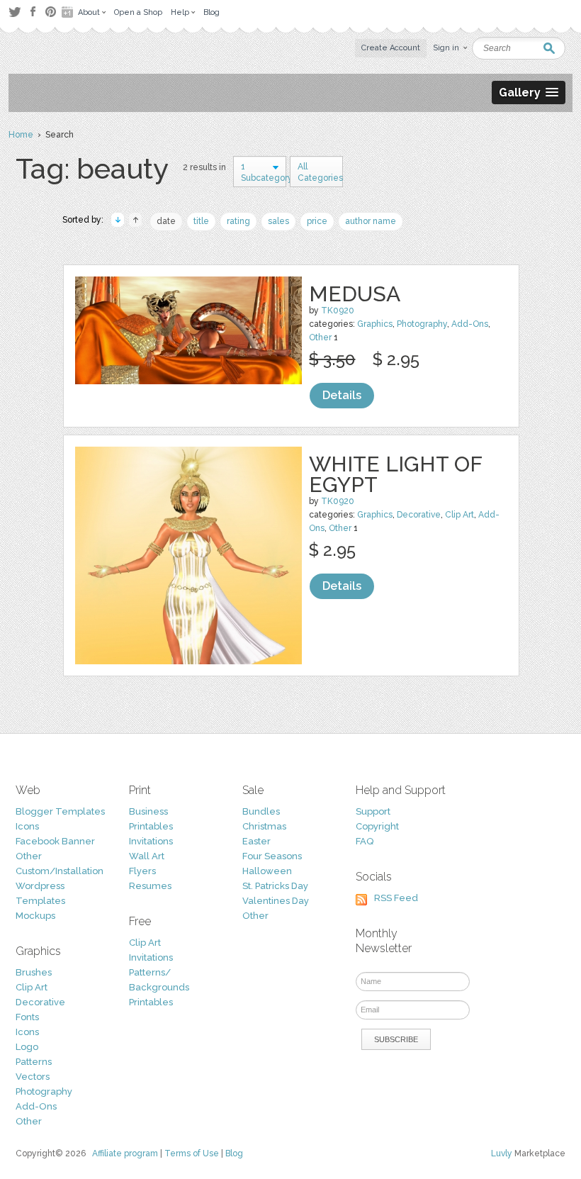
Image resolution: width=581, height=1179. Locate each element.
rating (238, 221)
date (166, 221)
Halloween (267, 871)
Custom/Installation (59, 871)
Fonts (27, 1017)
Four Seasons (272, 856)
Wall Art (146, 856)
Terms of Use (191, 1153)
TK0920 (337, 310)
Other (320, 337)
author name (370, 221)
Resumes (150, 886)
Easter (256, 841)
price (317, 221)
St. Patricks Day (275, 886)
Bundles (261, 811)
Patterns (34, 1061)
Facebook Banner (55, 841)
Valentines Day (275, 900)
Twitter (14, 11)
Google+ (69, 12)
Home (21, 135)
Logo (27, 1046)
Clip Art (459, 515)
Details (341, 395)
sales (278, 221)
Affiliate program (125, 1153)
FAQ (364, 841)
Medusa (354, 293)
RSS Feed (396, 898)
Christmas (264, 826)
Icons (27, 826)
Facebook (33, 12)
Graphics (375, 324)
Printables (151, 826)
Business (148, 811)
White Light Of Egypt (395, 474)
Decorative (419, 515)
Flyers (142, 871)
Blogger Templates (60, 811)
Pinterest (50, 11)
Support (373, 811)
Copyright (377, 826)
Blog (234, 1153)
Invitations (151, 841)
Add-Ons (469, 324)
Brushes (34, 972)
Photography (422, 324)
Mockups (35, 915)
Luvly (501, 1153)
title (201, 221)
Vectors (33, 1076)
